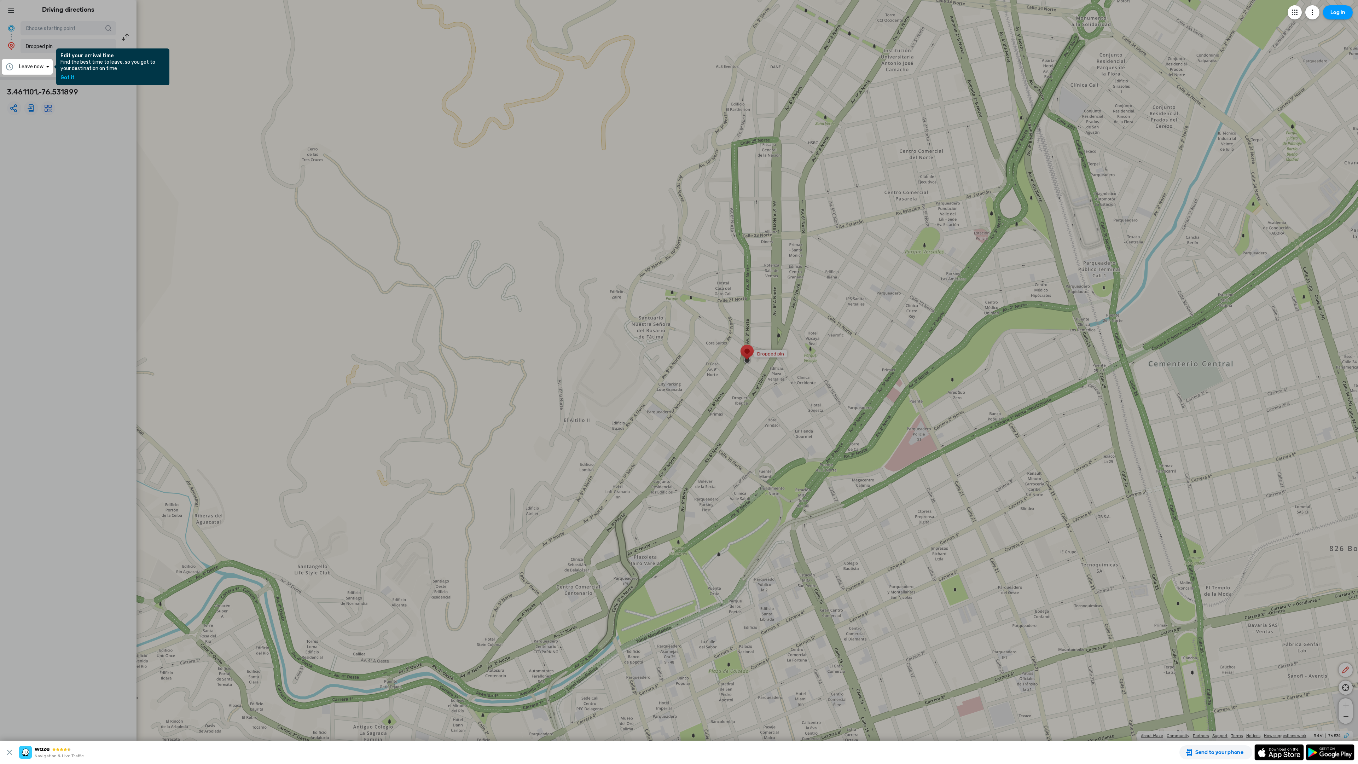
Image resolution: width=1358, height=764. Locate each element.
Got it (67, 78)
